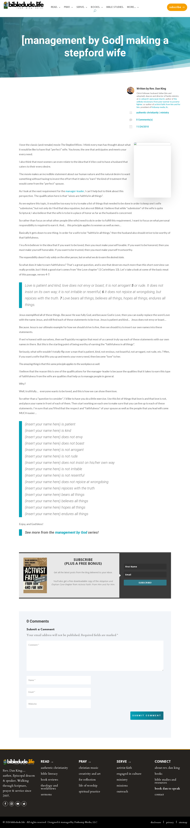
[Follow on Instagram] (11, 803)
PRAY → (85, 761)
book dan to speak (167, 788)
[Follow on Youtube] (17, 803)
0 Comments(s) (144, 119)
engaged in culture (129, 774)
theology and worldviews (49, 787)
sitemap (183, 822)
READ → (47, 761)
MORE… (131, 7)
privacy (170, 822)
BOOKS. (95, 7)
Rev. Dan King (157, 88)
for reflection (87, 780)
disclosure (156, 822)
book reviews (49, 780)
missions (122, 786)
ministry (164, 112)
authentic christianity (147, 112)
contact (159, 794)
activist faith (124, 768)
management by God (71, 532)
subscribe (175, 7)
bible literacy (49, 774)
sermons (46, 794)
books (158, 774)
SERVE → (124, 761)
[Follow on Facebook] (5, 803)
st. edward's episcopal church (152, 99)
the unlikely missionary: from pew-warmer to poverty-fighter (158, 102)
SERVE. (80, 7)
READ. (54, 7)
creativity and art (89, 774)
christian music (88, 768)
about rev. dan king (167, 768)
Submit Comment (146, 715)
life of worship (88, 786)
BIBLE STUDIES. (115, 7)
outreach (122, 791)
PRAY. (67, 7)
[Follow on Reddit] (24, 803)
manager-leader (75, 191)
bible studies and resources (165, 781)
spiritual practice (89, 791)
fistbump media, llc (160, 107)
